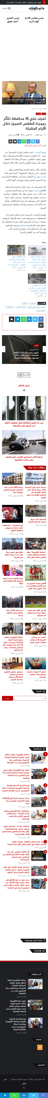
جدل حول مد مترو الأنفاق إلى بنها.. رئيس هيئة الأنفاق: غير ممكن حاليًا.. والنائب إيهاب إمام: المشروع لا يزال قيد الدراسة (16, 884)
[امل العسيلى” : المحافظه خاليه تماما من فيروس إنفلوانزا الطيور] (12, 514)
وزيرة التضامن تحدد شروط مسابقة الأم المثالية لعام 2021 (13, 581)
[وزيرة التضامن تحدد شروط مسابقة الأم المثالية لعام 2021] (12, 570)
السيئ (36, 190)
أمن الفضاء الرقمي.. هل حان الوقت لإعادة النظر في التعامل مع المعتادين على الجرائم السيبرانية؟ (16, 855)
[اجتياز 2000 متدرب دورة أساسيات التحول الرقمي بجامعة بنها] (12, 479)
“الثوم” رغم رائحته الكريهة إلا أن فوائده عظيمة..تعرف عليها (38, 640)
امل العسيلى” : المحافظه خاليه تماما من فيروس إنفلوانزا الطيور (13, 528)
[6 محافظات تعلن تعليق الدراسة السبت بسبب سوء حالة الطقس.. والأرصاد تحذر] (16, 250)
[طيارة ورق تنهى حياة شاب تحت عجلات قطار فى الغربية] (12, 544)
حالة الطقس (10, 307)
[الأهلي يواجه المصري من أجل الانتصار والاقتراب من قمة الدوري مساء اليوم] (35, 573)
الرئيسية (41, 108)
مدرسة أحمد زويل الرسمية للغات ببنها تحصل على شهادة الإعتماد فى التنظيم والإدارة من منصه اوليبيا (35, 492)
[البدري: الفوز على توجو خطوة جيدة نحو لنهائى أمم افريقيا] (35, 602)
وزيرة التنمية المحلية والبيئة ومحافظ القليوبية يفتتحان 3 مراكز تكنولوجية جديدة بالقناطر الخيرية (15, 788)
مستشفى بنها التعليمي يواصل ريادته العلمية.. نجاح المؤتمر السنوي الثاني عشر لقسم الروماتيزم (16, 815)
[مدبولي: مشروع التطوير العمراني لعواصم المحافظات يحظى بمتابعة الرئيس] (12, 663)
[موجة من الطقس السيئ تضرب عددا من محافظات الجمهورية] (37, 278)
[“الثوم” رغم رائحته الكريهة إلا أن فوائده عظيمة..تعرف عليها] (35, 629)
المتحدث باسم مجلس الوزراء (36, 307)
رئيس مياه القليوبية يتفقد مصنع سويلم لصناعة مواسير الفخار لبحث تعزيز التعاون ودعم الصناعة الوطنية (15, 774)
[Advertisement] (24, 53)
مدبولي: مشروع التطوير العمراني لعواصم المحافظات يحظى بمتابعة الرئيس (13, 675)
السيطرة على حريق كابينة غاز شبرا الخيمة (37, 520)
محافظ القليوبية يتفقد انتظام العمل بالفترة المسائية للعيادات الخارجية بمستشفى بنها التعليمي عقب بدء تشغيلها (16, 758)
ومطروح (22, 225)
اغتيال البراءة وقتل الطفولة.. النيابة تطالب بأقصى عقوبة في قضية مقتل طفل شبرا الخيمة (26, 843)
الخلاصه (41, 1065)
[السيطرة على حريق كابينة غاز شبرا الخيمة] (35, 511)
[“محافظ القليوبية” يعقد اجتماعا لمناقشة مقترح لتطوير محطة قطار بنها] (35, 544)
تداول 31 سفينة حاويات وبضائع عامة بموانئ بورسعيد (36, 674)
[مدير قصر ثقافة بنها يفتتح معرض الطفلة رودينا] (12, 602)
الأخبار (34, 108)
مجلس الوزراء (41, 311)
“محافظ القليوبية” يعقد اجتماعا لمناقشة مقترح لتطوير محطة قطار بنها (36, 555)
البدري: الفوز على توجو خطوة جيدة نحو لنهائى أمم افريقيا (36, 613)
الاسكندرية (33, 303)
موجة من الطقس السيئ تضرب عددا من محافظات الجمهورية (37, 288)
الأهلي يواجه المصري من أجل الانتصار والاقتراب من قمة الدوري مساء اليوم (36, 586)
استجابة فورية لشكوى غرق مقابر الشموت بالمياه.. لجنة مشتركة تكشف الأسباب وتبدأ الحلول (16, 870)
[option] (24, 349)
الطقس (38, 114)
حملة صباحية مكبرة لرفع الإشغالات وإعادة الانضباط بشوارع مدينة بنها (15, 801)
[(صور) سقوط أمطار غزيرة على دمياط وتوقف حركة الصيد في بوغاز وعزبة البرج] (37, 250)
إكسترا (43, 176)
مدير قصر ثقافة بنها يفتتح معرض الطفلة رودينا (15, 613)
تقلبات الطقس (20, 307)
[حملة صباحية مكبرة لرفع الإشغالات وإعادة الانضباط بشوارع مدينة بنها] (38, 802)
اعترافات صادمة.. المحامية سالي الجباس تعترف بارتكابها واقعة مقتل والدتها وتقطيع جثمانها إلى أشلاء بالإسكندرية (15, 830)
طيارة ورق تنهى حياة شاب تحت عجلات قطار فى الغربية (14, 555)
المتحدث (37, 152)
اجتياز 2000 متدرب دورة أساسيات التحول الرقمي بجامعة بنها (13, 490)
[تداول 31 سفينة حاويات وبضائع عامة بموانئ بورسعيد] (35, 663)
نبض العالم (39, 135)
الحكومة (24, 303)
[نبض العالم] (36, 8)
